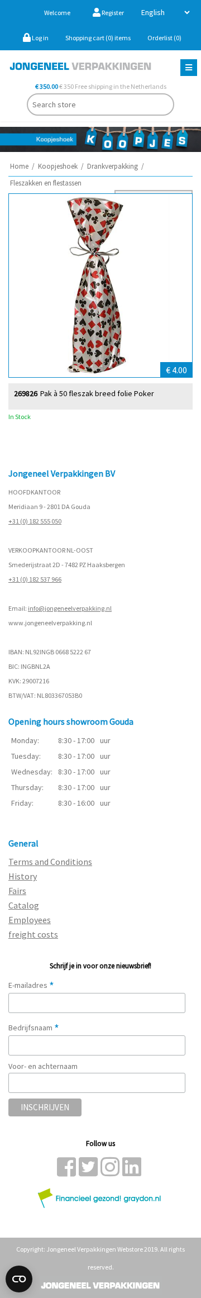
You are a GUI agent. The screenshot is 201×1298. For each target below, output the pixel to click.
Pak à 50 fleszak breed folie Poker (97, 393)
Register (112, 12)
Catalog (23, 905)
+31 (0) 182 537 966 (34, 579)
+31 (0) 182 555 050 (34, 521)
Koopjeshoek (58, 166)
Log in (40, 38)
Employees (29, 919)
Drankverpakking (112, 166)
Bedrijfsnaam (33, 1027)
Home (19, 166)
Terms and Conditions (50, 861)
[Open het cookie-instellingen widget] (19, 1279)
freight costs (33, 934)
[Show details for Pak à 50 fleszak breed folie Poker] (100, 285)
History (22, 876)
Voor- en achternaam (43, 1066)
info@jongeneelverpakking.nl (70, 608)
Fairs (17, 890)
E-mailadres (31, 985)
